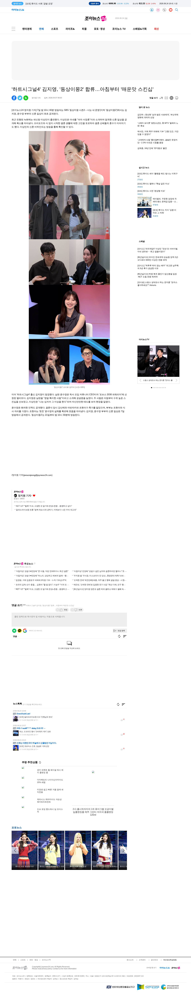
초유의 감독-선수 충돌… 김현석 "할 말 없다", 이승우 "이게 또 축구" (44, 584)
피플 (84, 29)
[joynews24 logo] (95, 18)
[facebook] (14, 97)
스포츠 (54, 29)
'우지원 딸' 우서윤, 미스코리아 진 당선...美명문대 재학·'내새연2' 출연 (102, 575)
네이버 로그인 (14, 631)
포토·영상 (99, 29)
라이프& (70, 29)
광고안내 (154, 960)
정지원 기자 (24, 495)
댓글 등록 (121, 631)
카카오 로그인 (19, 631)
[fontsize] (161, 97)
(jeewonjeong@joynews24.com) (37, 475)
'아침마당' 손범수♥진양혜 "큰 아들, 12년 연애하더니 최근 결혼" (42, 571)
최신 (156, 29)
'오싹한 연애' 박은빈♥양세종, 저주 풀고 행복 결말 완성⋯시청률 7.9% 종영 (104, 580)
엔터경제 (27, 29)
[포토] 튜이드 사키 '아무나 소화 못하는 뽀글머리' (48, 3)
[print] (177, 97)
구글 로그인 (25, 631)
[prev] (140, 380)
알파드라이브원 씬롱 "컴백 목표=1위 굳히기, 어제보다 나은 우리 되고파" (46, 510)
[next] (176, 380)
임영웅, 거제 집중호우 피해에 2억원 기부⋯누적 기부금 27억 (41, 580)
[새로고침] (118, 704)
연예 (41, 29)
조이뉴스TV (46, 960)
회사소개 (130, 960)
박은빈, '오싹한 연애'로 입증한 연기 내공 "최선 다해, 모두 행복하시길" (103, 584)
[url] (171, 97)
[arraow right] (123, 850)
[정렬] (123, 704)
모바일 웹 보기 (151, 967)
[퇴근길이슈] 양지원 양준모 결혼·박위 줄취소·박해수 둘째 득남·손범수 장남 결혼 (107, 589)
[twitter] (19, 97)
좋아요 (34, 495)
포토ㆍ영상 (34, 960)
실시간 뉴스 (144, 168)
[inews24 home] (165, 967)
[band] (25, 97)
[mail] (166, 97)
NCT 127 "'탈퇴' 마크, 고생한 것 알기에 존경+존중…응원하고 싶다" (44, 506)
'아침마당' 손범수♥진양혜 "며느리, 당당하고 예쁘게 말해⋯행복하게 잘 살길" (47, 575)
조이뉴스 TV (119, 29)
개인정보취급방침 (170, 960)
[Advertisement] (38, 537)
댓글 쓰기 (153, 98)
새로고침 (34, 563)
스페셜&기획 (140, 29)
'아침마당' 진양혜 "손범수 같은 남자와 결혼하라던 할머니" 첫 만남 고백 (103, 571)
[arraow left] (15, 850)
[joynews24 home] (175, 967)
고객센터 (142, 960)
